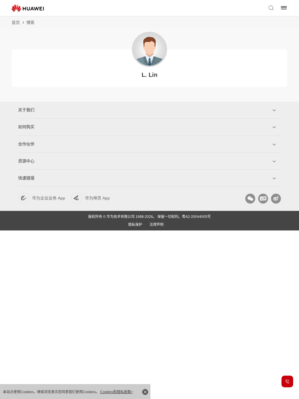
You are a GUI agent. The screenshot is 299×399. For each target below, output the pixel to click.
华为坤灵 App (97, 198)
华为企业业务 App (48, 198)
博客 (30, 22)
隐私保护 (135, 225)
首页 (16, 22)
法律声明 (157, 225)
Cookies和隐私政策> (116, 392)
